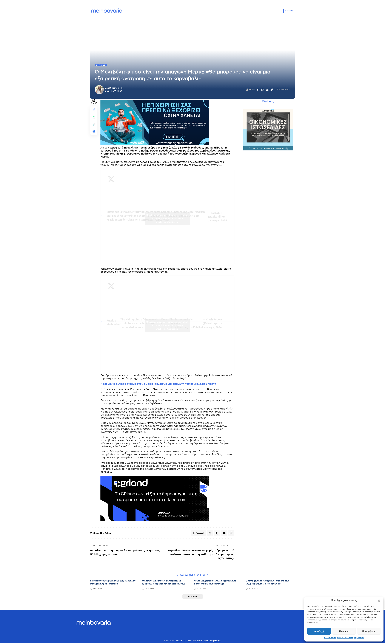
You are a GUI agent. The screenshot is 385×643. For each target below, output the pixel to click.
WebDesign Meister (213, 641)
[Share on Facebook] (258, 89)
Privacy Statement (345, 638)
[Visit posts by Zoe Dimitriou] (99, 89)
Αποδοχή (319, 631)
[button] (378, 600)
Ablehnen (344, 631)
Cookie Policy (330, 638)
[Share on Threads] (217, 533)
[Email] (267, 89)
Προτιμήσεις (368, 631)
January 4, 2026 (217, 220)
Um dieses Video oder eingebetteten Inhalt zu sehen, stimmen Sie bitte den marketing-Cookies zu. (167, 218)
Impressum (359, 638)
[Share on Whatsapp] (262, 89)
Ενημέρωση (101, 65)
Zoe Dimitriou (112, 88)
